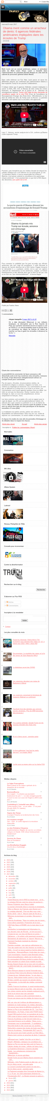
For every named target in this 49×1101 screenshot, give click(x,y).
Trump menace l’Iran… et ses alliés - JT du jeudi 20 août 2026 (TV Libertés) (24, 807)
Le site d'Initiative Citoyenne (17, 828)
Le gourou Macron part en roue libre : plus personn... (26, 989)
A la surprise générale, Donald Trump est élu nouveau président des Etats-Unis (28, 724)
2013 (8, 1090)
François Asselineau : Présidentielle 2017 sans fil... (25, 1030)
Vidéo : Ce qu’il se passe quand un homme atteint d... (26, 950)
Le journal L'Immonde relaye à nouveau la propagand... (26, 907)
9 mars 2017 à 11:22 (29, 319)
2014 (8, 1088)
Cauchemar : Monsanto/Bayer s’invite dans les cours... (27, 952)
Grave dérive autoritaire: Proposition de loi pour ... (25, 923)
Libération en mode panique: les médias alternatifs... (26, 1005)
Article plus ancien (40, 424)
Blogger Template (17, 1095)
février (11, 1078)
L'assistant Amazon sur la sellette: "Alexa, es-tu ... (25, 1021)
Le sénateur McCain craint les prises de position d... (26, 902)
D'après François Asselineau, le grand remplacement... (26, 986)
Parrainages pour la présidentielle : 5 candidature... (25, 1023)
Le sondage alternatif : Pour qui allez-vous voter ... (25, 911)
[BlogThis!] (5, 310)
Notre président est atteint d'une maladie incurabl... (25, 961)
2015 (8, 1085)
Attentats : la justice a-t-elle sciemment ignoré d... (25, 996)
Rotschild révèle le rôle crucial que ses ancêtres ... (25, 1026)
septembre (12, 883)
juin (10, 890)
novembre (12, 879)
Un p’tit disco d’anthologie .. (16, 847)
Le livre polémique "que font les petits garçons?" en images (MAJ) (26, 751)
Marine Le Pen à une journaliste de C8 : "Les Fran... (25, 1009)
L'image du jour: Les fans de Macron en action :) (24, 934)
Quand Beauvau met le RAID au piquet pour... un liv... (26, 900)
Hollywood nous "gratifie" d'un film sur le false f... (24, 1039)
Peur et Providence (13, 840)
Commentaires (13, 606)
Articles (11, 602)
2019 (8, 869)
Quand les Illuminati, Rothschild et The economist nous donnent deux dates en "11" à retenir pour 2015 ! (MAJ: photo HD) (28, 642)
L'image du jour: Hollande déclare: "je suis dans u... (25, 975)
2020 (8, 867)
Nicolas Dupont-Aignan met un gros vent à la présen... (26, 964)
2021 (8, 865)
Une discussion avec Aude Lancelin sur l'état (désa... (26, 1033)
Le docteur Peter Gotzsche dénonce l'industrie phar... (26, 973)
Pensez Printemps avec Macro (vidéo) (21, 904)
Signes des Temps (14, 813)
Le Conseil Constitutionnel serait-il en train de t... (24, 1067)
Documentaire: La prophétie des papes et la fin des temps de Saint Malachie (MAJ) (29, 654)
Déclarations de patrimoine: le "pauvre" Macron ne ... (26, 938)
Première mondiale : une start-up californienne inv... (25, 945)
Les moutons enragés (15, 819)
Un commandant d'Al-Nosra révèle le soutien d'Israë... (26, 959)
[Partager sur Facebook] (11, 310)
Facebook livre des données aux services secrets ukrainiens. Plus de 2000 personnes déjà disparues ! (28, 711)
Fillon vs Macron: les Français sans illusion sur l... (25, 909)
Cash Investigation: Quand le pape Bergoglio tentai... (26, 955)
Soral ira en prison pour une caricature (21, 993)
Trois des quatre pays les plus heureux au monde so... (26, 947)
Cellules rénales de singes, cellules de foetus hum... (26, 1046)
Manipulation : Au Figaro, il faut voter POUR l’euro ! (25, 1012)
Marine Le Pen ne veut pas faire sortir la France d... (25, 1044)
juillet (11, 888)
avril (10, 895)
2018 (8, 872)
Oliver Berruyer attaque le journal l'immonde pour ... (25, 970)
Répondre (12, 336)
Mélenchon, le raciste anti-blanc (18, 1055)
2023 (8, 860)
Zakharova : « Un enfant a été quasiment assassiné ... (26, 936)
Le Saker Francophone (15, 783)
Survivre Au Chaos (14, 838)
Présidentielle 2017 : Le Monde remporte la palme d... (26, 1076)
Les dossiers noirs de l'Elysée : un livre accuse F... (25, 932)
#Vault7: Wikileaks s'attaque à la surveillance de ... (25, 1042)
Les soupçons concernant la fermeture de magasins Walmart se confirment (27, 696)
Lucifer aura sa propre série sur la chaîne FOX (29, 764)
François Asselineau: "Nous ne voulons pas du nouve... (27, 920)
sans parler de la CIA (19, 180)
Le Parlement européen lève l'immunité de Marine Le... (26, 1071)
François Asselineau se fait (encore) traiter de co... (25, 1019)
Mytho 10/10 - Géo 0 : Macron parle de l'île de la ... (25, 914)
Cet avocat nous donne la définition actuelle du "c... (25, 1007)
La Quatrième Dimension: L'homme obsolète (23, 1049)
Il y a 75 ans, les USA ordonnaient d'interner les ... (25, 1074)
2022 (8, 862)
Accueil (24, 424)
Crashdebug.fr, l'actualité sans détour (21, 804)
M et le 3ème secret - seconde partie (20, 1064)
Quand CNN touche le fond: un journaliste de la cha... (26, 1014)
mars (10, 897)
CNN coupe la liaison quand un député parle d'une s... (26, 1016)
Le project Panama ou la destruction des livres (23, 815)
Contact (7, 626)
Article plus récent (8, 424)
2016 (8, 1083)
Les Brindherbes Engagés (16, 845)
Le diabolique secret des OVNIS (24, 667)
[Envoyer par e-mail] (3, 310)
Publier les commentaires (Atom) (23, 427)
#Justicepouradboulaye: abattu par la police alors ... (25, 957)
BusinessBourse (13, 792)
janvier (11, 1081)
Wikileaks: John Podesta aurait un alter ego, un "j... (25, 1062)
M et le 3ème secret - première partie (25, 737)
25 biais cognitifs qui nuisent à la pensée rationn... (25, 980)
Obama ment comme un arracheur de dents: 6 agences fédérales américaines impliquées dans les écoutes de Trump (24, 33)
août (10, 886)
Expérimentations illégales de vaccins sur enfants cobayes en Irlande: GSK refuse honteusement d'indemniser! (24, 832)
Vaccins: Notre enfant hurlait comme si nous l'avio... (26, 977)
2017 (8, 874)
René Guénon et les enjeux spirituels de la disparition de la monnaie (21, 786)
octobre (11, 881)
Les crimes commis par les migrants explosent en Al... (26, 991)
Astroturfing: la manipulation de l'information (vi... (24, 929)
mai (10, 893)
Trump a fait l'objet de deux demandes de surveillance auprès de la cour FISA (24, 93)
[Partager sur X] (8, 310)
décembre (12, 876)
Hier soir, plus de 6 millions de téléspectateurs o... (25, 1002)
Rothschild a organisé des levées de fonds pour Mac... (26, 1028)
